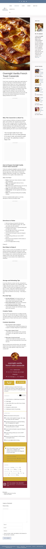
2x (22, 395)
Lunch (23, 5)
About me (35, 5)
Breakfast (17, 5)
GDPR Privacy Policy (40, 546)
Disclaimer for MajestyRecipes (21, 547)
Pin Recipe (21, 382)
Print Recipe (10, 383)
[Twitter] (26, 1)
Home (10, 5)
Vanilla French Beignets (8, 494)
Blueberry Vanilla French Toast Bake (10, 493)
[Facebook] (19, 1)
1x (20, 395)
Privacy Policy (23, 546)
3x (24, 395)
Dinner (28, 5)
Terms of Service (28, 546)
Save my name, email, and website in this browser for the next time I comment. (15, 534)
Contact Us (11, 9)
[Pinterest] (24, 1)
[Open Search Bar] (10, 12)
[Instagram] (22, 1)
